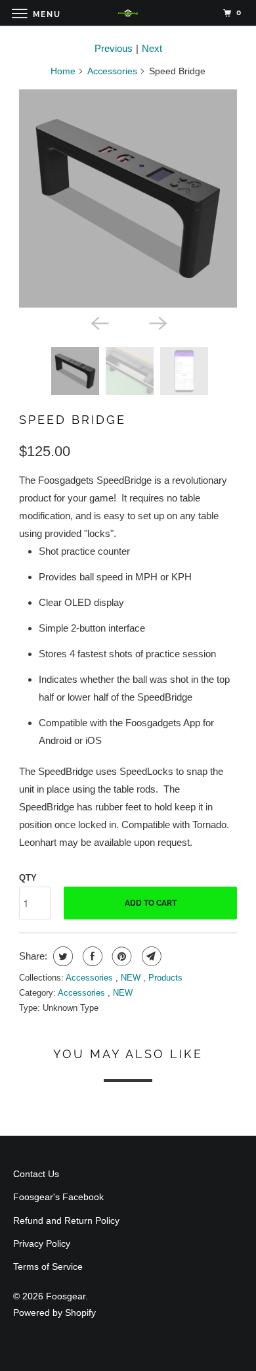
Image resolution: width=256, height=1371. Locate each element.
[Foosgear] (128, 13)
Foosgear (65, 1296)
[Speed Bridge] (128, 198)
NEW (132, 978)
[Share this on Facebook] (90, 956)
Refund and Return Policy (66, 1220)
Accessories (112, 71)
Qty (28, 878)
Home (63, 71)
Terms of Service (48, 1266)
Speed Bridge (72, 420)
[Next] (156, 322)
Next (152, 48)
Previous (114, 48)
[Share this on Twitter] (61, 956)
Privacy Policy (41, 1243)
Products (165, 978)
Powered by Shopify (54, 1312)
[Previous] (99, 322)
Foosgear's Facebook (58, 1197)
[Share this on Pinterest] (120, 956)
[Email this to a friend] (150, 956)
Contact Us (36, 1174)
